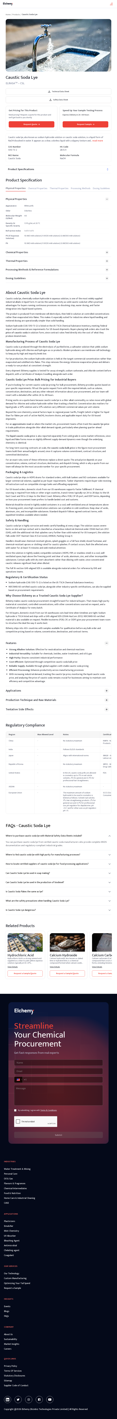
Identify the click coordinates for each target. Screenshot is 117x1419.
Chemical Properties (37, 188)
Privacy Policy (10, 1366)
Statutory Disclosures (14, 1376)
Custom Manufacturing (15, 1278)
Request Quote (30, 124)
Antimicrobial (10, 1245)
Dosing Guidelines (101, 188)
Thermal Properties (59, 188)
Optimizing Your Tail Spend (17, 1283)
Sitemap (8, 1381)
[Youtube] (49, 1399)
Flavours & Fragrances (14, 1183)
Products (16, 14)
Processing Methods (80, 188)
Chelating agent (11, 1250)
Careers (7, 1349)
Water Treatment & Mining (17, 1169)
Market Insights (11, 1344)
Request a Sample (12, 1288)
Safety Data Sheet (60, 99)
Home (8, 14)
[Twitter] (18, 1399)
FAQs (6, 1316)
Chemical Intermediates (15, 1188)
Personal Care (10, 1174)
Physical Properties (16, 188)
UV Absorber (10, 1236)
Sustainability (10, 1339)
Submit (58, 1135)
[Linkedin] (7, 1399)
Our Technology (11, 1273)
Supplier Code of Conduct (16, 1385)
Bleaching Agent (12, 1241)
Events (7, 1306)
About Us (8, 1334)
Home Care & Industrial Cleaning (19, 1198)
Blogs (6, 1311)
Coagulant (9, 1255)
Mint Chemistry (11, 1231)
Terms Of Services (13, 1371)
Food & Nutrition (12, 1193)
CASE (6, 1203)
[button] (18, 1080)
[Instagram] (28, 1399)
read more (97, 141)
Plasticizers (9, 1221)
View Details (13, 967)
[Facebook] (39, 1399)
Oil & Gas (8, 1179)
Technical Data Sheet (60, 91)
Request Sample (84, 124)
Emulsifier (8, 1226)
